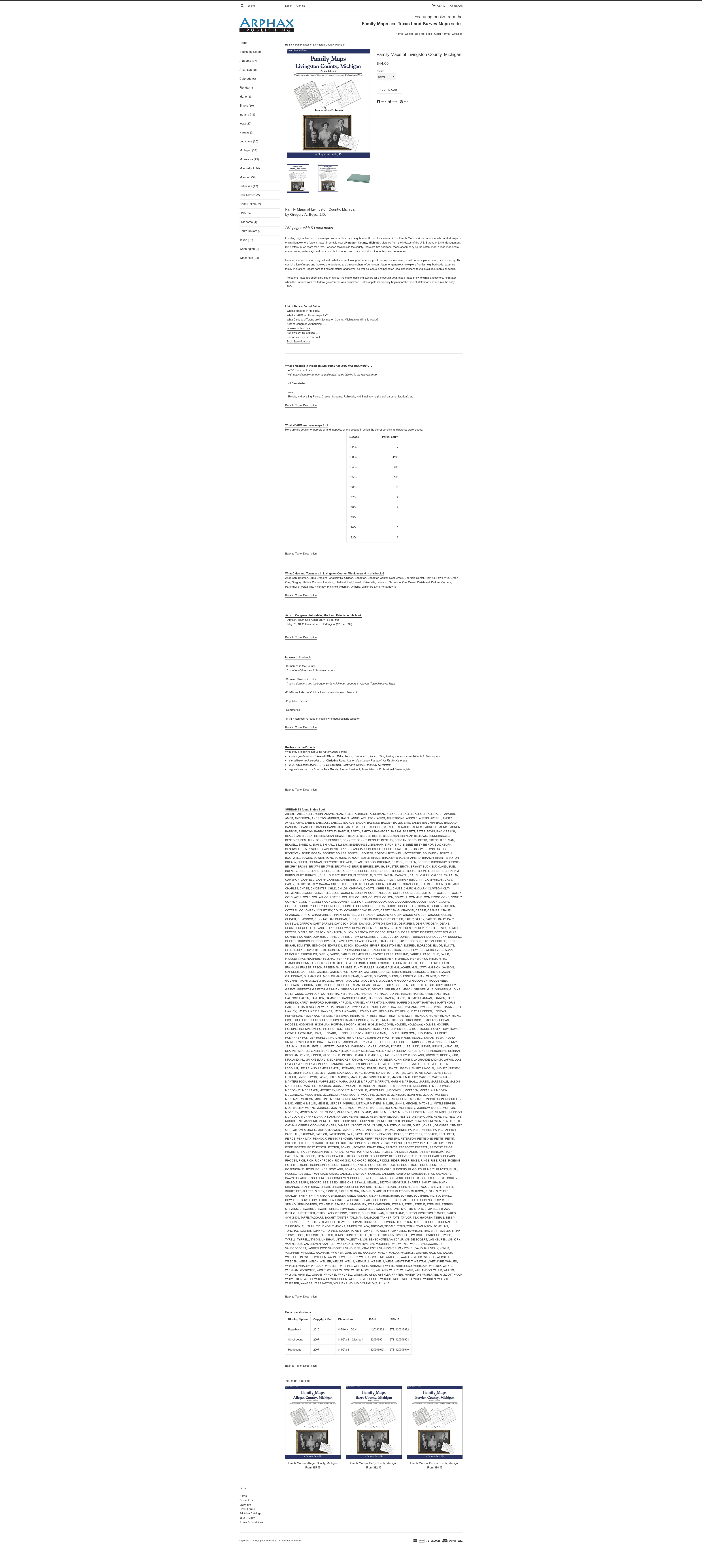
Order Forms (442, 33)
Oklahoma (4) (248, 222)
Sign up (300, 5)
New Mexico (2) (249, 195)
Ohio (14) (245, 213)
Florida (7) (246, 87)
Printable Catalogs (250, 1513)
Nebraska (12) (248, 186)
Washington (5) (249, 249)
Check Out (456, 5)
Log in (288, 5)
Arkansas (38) (248, 69)
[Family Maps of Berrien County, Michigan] (435, 1422)
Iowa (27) (245, 123)
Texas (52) (246, 240)
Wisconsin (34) (249, 258)
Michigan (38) (248, 150)
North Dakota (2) (250, 204)
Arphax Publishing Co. (269, 1540)
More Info (426, 33)
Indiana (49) (247, 114)
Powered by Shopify (291, 1540)
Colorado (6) (247, 78)
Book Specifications (298, 341)
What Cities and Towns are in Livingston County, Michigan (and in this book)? (332, 319)
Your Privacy (247, 1517)
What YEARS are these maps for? (307, 315)
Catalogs (457, 33)
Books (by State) (250, 52)
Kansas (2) (246, 132)
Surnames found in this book (304, 337)
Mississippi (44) (249, 168)
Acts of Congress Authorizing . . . (306, 324)
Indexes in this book (298, 328)
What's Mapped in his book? (303, 310)
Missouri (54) (247, 177)
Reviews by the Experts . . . (303, 332)
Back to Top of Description (301, 405)
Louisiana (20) (248, 141)
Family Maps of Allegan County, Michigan (312, 1463)
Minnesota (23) (249, 159)
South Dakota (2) (250, 231)
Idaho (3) (245, 96)
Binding (380, 70)
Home (399, 33)
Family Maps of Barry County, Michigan (373, 1463)
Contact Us (411, 33)
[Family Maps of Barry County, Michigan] (373, 1422)
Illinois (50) (246, 105)
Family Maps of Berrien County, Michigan (434, 1463)
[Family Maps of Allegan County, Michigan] (313, 1422)
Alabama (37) (248, 61)
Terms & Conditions (251, 1522)
